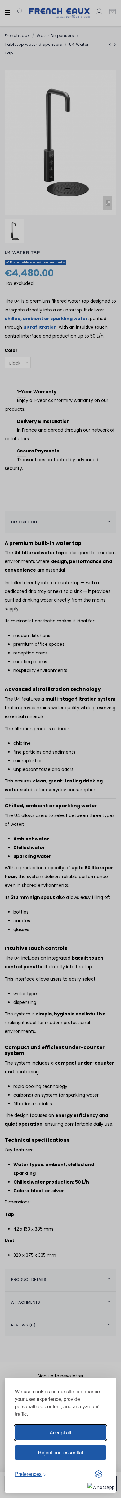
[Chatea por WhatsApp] (101, 1487)
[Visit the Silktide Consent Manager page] (98, 1474)
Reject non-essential (60, 1452)
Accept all (60, 1432)
